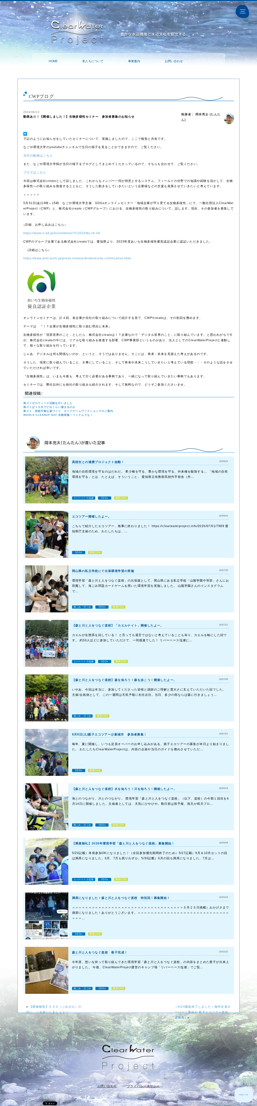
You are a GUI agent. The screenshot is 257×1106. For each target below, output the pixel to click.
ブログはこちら (34, 172)
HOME (53, 61)
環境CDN (121, 498)
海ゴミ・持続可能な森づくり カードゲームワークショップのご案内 (68, 410)
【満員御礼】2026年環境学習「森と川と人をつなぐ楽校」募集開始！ (123, 843)
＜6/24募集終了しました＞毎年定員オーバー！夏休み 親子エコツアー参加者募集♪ (203, 1012)
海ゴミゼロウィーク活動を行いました (48, 403)
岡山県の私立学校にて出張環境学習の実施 (103, 571)
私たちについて (92, 61)
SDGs (104, 498)
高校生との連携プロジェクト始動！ (98, 462)
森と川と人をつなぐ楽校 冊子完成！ (100, 952)
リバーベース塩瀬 (84, 498)
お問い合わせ (174, 61)
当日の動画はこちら (38, 155)
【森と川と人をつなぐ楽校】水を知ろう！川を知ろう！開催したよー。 (124, 789)
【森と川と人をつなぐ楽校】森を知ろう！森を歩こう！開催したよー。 (124, 680)
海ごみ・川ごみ (82, 607)
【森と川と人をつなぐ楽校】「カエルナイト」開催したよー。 (118, 625)
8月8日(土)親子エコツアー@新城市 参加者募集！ (109, 734)
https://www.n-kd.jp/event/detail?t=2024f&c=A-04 (61, 233)
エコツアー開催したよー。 (91, 516)
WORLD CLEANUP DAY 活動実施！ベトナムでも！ (58, 414)
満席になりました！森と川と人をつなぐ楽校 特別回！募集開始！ (121, 897)
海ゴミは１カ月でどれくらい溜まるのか (49, 407)
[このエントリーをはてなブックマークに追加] (25, 133)
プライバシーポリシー (143, 1086)
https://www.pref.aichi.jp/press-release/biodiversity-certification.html (77, 258)
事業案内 (134, 61)
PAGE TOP (243, 1095)
